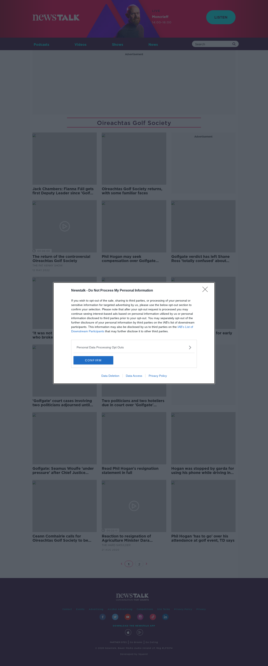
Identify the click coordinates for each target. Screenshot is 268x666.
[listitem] (134, 347)
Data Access (134, 375)
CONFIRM (93, 360)
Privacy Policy (158, 375)
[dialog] (134, 333)
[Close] (206, 291)
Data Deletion (110, 375)
